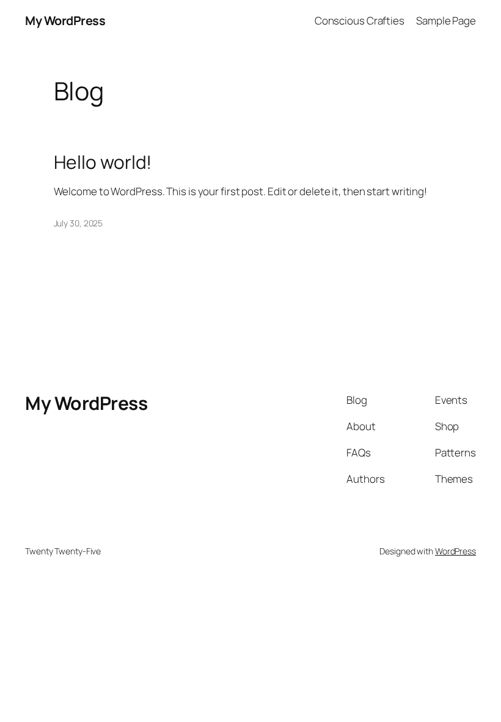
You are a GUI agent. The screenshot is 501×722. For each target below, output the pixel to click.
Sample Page (446, 20)
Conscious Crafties (359, 20)
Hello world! (103, 162)
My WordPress (65, 20)
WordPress (455, 551)
